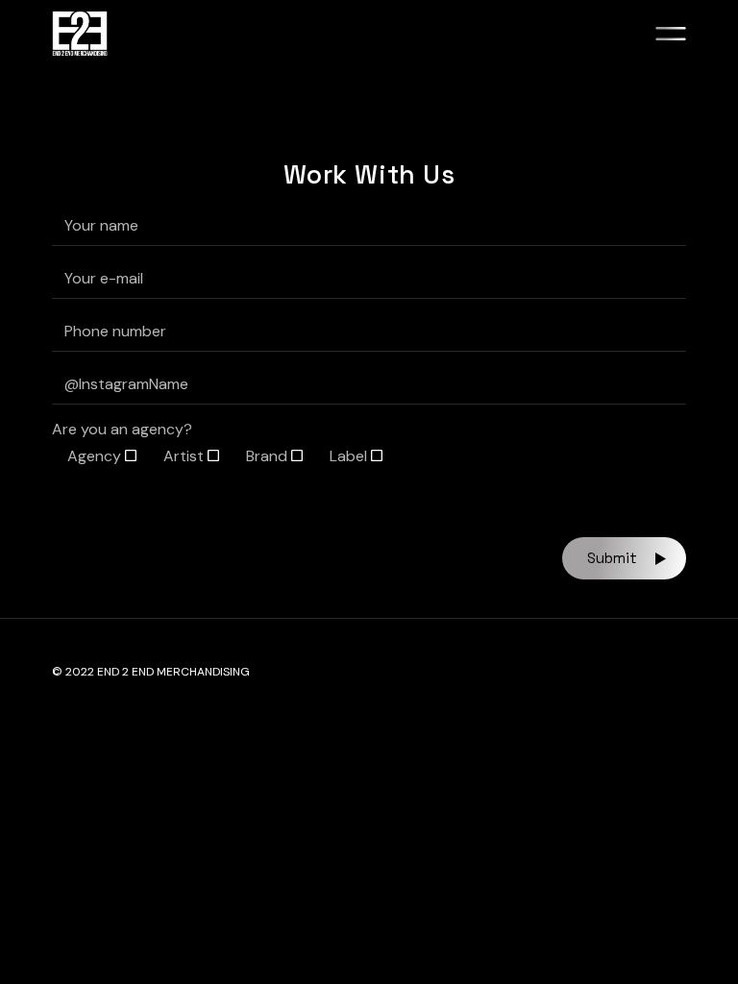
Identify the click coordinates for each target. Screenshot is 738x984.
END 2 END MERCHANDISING (173, 671)
